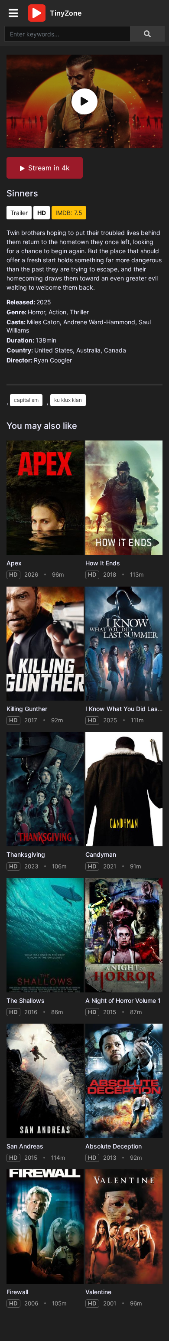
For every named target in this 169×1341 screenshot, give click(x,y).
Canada (115, 350)
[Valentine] (123, 1226)
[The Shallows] (45, 935)
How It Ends (102, 563)
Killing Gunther (26, 708)
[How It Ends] (123, 497)
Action (57, 312)
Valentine (98, 1291)
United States (53, 350)
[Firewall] (45, 1226)
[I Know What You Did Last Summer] (123, 644)
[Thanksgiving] (45, 789)
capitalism (26, 400)
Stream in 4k (49, 167)
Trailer (19, 212)
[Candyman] (123, 789)
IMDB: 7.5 (68, 212)
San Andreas (24, 1146)
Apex (14, 563)
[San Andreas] (45, 1081)
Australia (88, 350)
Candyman (100, 854)
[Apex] (45, 497)
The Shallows (25, 1000)
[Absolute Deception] (123, 1081)
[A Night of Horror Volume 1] (123, 935)
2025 (43, 302)
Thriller (79, 312)
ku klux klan (68, 400)
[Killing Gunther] (45, 644)
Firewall (17, 1291)
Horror (36, 312)
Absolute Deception (113, 1146)
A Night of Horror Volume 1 (123, 1000)
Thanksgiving (25, 854)
